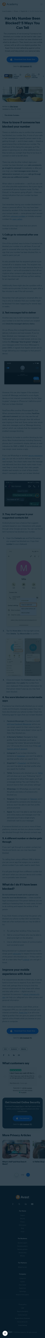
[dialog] (22, 669)
